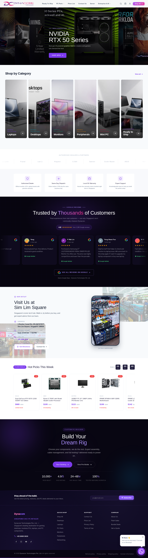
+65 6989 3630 (23, 339)
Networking (61, 540)
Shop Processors (26, 57)
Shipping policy (113, 554)
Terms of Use (88, 528)
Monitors (60, 532)
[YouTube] (26, 542)
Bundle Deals (115, 524)
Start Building (61, 464)
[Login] (130, 4)
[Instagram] (21, 542)
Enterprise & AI (103, 3)
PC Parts (59, 3)
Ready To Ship (47, 3)
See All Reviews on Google (75, 272)
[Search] (121, 4)
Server (92, 3)
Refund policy (90, 554)
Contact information (127, 554)
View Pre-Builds (83, 464)
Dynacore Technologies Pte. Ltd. (31, 553)
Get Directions (25, 347)
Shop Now (6, 56)
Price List (71, 3)
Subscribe (127, 498)
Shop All (138, 4)
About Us (114, 517)
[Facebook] (16, 542)
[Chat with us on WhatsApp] (141, 551)
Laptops (60, 524)
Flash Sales (115, 520)
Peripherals (61, 536)
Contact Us (82, 3)
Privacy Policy (89, 524)
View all (138, 74)
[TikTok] (31, 542)
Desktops (60, 520)
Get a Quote (115, 528)
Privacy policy (101, 554)
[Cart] (125, 4)
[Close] (143, 537)
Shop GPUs (52, 57)
